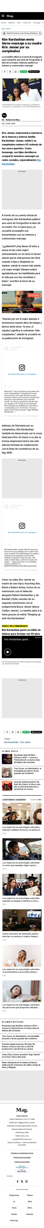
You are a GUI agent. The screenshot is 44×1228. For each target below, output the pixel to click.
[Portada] (22, 1114)
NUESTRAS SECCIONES (22, 1189)
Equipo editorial (22, 1116)
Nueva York (27, 22)
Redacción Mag (13, 120)
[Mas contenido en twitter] (22, 1181)
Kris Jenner (32, 570)
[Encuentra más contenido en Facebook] (4, 71)
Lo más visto (10, 751)
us (14, 1201)
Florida (3, 22)
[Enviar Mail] (3, 120)
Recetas (30, 1214)
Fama (14, 1208)
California (11, 22)
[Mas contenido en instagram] (26, 1181)
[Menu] (4, 16)
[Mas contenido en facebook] (17, 1181)
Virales (14, 1214)
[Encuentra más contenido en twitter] (10, 71)
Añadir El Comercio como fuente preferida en (22, 33)
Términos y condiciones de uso (22, 1153)
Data (30, 1201)
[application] (22, 647)
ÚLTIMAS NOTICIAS (13, 1022)
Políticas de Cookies (22, 1162)
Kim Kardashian (11, 742)
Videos (30, 1195)
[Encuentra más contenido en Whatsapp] (15, 71)
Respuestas (14, 1195)
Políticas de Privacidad (22, 1157)
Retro (30, 1208)
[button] (7, 652)
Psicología (36, 22)
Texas (19, 22)
